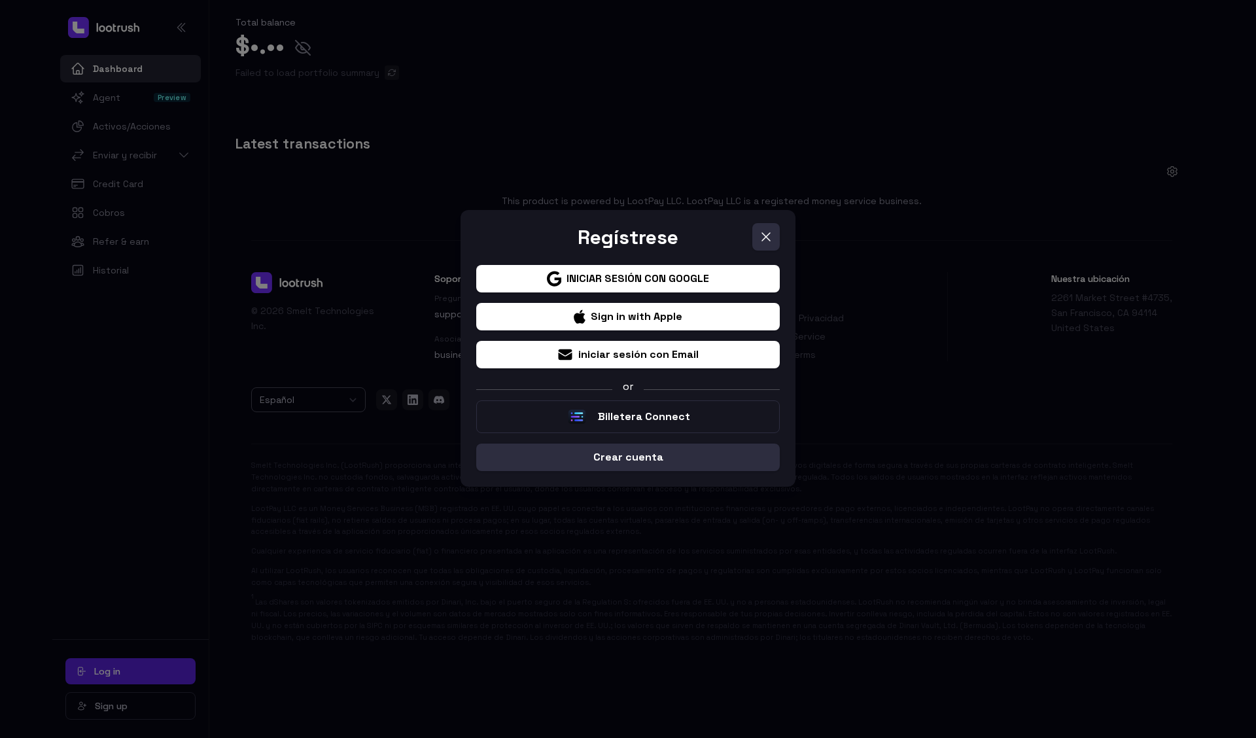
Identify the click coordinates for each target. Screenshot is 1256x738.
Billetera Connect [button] (644, 416)
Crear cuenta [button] (628, 457)
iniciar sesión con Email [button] (638, 354)
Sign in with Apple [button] (636, 316)
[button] (766, 237)
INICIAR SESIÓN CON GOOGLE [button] (638, 278)
